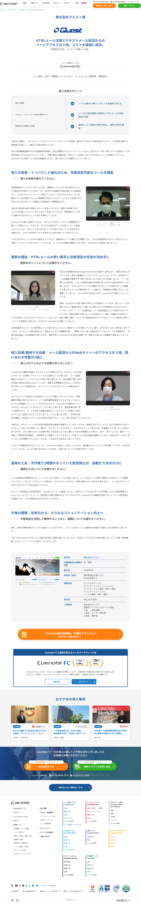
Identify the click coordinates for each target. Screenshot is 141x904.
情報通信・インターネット (62, 76)
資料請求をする (46, 765)
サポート (56, 3)
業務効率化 (103, 76)
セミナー (67, 3)
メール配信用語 (45, 823)
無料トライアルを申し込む (97, 765)
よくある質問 (68, 821)
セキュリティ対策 (20, 850)
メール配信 (38, 76)
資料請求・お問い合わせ (104, 5)
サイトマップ (45, 828)
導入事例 (46, 3)
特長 (65, 808)
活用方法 (67, 840)
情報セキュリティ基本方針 (49, 891)
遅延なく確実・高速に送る (23, 836)
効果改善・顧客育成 (21, 843)
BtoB (47, 76)
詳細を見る (57, 682)
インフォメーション (20, 816)
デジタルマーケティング (22, 854)
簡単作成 (67, 862)
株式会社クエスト (92, 557)
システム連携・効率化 (21, 846)
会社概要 (14, 891)
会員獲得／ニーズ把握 (21, 828)
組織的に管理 (18, 839)
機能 (112, 813)
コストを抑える (19, 832)
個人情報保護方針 (28, 891)
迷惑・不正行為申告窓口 (71, 891)
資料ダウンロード (46, 820)
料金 (65, 815)
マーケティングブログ (48, 816)
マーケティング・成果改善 (85, 76)
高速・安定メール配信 (95, 808)
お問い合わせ (45, 836)
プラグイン (114, 820)
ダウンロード (83, 682)
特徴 (112, 810)
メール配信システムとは (72, 824)
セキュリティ (68, 818)
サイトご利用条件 (46, 832)
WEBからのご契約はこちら (70, 787)
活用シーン (17, 824)
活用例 (112, 817)
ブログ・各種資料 (46, 812)
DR (95, 811)
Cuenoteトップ (19, 808)
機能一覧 (67, 811)
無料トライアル (129, 5)
